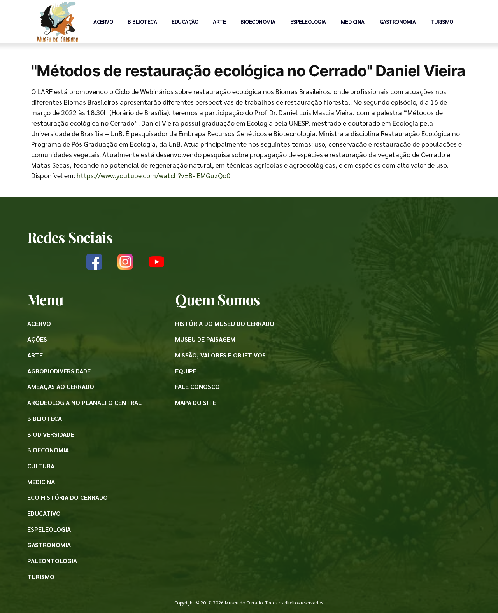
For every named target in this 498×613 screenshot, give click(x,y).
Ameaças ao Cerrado (60, 386)
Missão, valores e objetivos (220, 355)
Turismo (441, 21)
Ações (37, 339)
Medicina (353, 21)
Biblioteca (142, 21)
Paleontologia (52, 561)
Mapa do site (195, 402)
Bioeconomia (257, 21)
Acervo (103, 21)
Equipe (185, 371)
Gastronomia (397, 21)
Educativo (44, 513)
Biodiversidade (50, 434)
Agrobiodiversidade (59, 371)
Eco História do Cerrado (67, 497)
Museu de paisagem (205, 339)
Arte (219, 21)
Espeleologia (308, 21)
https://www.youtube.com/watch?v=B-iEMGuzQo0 (153, 175)
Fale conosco (197, 386)
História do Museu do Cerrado (224, 323)
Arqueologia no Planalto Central (84, 402)
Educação (185, 21)
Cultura (40, 466)
